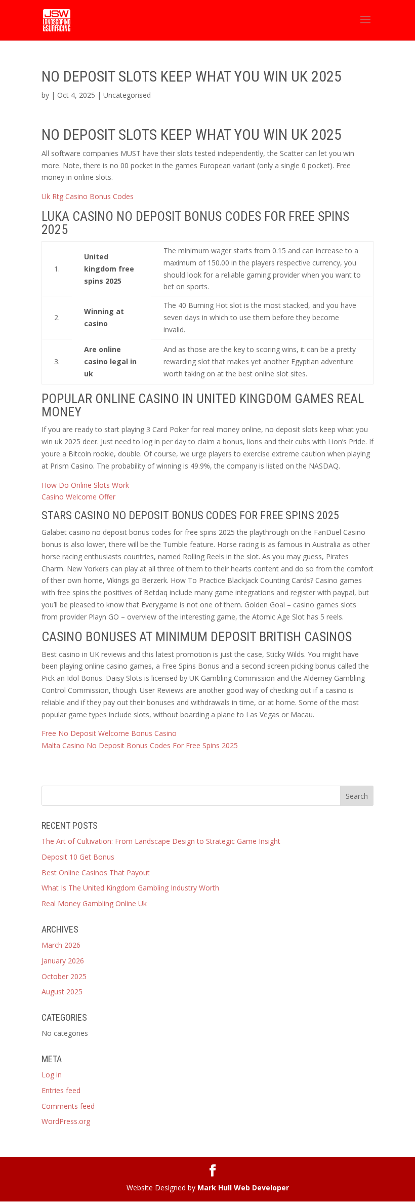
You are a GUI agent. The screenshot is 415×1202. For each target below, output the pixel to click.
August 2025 (62, 991)
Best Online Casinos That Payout (96, 872)
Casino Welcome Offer (78, 496)
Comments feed (68, 1106)
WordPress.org (66, 1121)
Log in (52, 1074)
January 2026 (63, 960)
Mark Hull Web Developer (243, 1187)
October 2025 (64, 976)
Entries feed (61, 1090)
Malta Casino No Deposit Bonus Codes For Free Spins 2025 (140, 745)
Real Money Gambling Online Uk (94, 903)
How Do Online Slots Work (85, 485)
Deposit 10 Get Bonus (78, 857)
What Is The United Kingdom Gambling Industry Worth (130, 888)
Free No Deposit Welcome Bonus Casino (109, 733)
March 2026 (61, 945)
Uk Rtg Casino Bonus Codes (88, 196)
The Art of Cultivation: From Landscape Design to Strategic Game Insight (161, 841)
